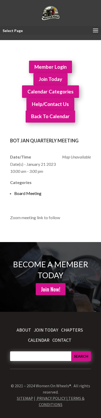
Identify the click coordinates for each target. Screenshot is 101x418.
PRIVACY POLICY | (52, 398)
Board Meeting (27, 193)
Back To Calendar (50, 116)
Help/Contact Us (50, 104)
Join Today (50, 79)
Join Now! (50, 289)
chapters (72, 330)
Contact (61, 340)
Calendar (38, 340)
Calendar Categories (50, 91)
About (24, 330)
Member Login (50, 67)
